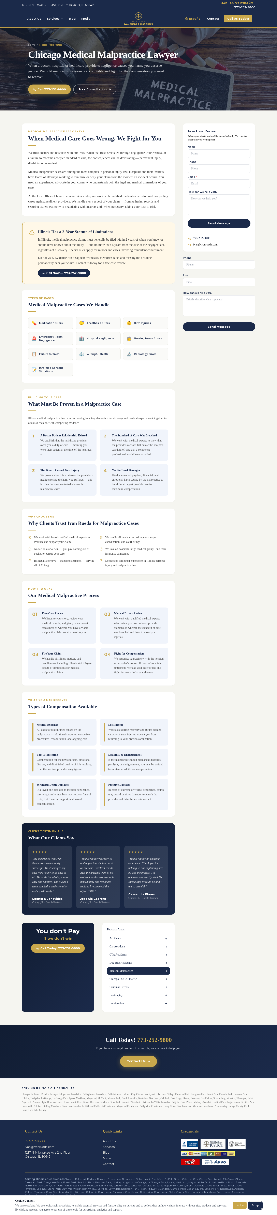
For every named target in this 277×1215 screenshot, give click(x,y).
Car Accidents (117, 946)
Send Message (219, 223)
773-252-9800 (244, 7)
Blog (72, 18)
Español (195, 18)
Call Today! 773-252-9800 (60, 948)
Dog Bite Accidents (121, 962)
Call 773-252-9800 (52, 89)
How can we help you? (202, 191)
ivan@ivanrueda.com (205, 244)
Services (53, 18)
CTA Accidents (118, 954)
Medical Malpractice (121, 970)
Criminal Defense (120, 987)
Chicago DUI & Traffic (123, 978)
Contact (213, 18)
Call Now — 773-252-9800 (66, 273)
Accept (255, 1205)
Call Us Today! (238, 18)
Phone (192, 161)
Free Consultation (92, 89)
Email (192, 176)
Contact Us (136, 1061)
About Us (34, 18)
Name (191, 146)
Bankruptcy (116, 995)
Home (31, 44)
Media (85, 18)
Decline (239, 1205)
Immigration (117, 1003)
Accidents (115, 938)
